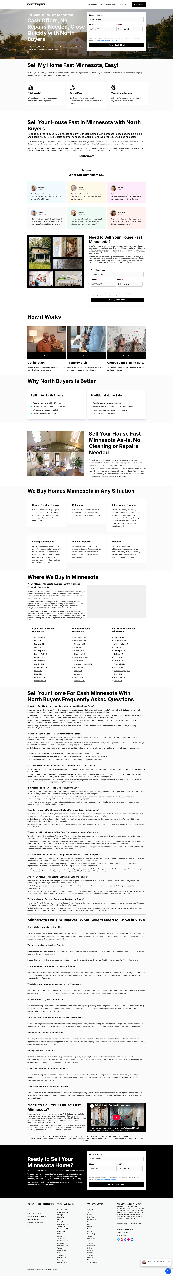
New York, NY (62, 1210)
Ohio (88, 1224)
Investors (30, 1226)
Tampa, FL (60, 1248)
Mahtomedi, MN (119, 677)
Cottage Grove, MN (81, 657)
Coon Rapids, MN (80, 637)
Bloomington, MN (40, 651)
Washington (91, 1238)
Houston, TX (61, 1219)
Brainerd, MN (118, 661)
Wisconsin (90, 1255)
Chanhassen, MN (120, 641)
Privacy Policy (113, 40)
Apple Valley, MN (80, 641)
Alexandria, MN (119, 664)
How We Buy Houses (34, 1213)
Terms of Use (103, 40)
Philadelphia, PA (62, 1224)
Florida (89, 1215)
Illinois (89, 1222)
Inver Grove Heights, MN (83, 664)
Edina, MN (77, 647)
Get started (139, 4)
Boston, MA (61, 1231)
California (90, 1210)
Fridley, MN (78, 671)
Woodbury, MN (39, 661)
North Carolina (92, 1229)
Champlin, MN (119, 647)
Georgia (89, 1226)
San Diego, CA (62, 1243)
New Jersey (91, 1234)
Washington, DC (62, 1229)
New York (90, 1217)
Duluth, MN (38, 647)
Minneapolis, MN (40, 637)
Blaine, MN (38, 671)
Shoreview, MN (79, 681)
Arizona (89, 1241)
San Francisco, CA (63, 1241)
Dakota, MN (118, 681)
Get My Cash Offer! (116, 45)
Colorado (90, 1257)
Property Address (97, 15)
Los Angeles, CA (62, 1212)
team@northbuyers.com (125, 1229)
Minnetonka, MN (80, 644)
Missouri (90, 1250)
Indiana (89, 1248)
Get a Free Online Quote (35, 1222)
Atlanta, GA (61, 1226)
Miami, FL (60, 1217)
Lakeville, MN (39, 664)
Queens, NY (61, 1255)
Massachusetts (92, 1245)
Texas (89, 1212)
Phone (92, 25)
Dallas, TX (60, 1222)
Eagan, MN (38, 674)
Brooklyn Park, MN (40, 654)
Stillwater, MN (119, 654)
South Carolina (92, 1262)
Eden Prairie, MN (40, 681)
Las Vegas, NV (62, 1260)
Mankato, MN (79, 651)
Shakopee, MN (79, 654)
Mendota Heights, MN (122, 671)
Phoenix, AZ (61, 1234)
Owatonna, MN (119, 637)
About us (30, 1210)
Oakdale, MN (78, 674)
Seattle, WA (61, 1238)
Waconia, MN (118, 667)
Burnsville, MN (39, 677)
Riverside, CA (61, 1257)
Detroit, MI (60, 1236)
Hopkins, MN (118, 657)
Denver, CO (61, 1253)
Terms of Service (122, 1232)
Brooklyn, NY (61, 1250)
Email (119, 25)
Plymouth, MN (39, 657)
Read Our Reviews (33, 1219)
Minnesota (90, 1260)
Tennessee (90, 1243)
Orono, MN (118, 674)
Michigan (90, 1231)
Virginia (89, 1236)
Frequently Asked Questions (36, 1216)
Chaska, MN (78, 677)
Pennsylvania (91, 1219)
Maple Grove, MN (40, 667)
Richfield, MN (79, 661)
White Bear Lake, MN (121, 644)
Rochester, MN (39, 644)
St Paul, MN (38, 641)
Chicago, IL (61, 1215)
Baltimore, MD (62, 1262)
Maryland (90, 1253)
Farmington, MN (119, 651)
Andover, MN (78, 667)
